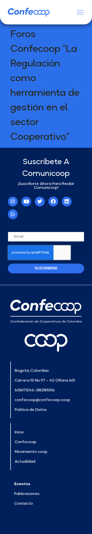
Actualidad (25, 461)
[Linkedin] (67, 201)
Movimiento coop (31, 451)
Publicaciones (26, 493)
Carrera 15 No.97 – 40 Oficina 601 (45, 380)
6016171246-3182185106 (35, 390)
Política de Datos (31, 409)
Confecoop (25, 441)
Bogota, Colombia (32, 370)
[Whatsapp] (13, 214)
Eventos (22, 484)
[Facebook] (53, 201)
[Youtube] (26, 201)
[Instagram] (13, 201)
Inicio (19, 432)
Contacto (23, 503)
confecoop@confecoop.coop (42, 399)
